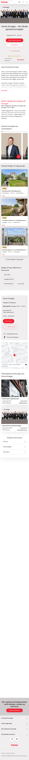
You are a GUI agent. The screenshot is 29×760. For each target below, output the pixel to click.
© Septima (10, 364)
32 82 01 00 (23, 428)
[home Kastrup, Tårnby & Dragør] (14, 415)
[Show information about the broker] (18, 157)
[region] (14, 355)
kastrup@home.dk (22, 430)
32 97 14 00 (15, 51)
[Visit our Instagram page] (17, 739)
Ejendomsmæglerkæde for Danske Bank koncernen (14, 755)
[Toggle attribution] (26, 365)
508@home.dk (23, 403)
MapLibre (5, 364)
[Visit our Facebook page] (12, 739)
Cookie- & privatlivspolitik (8, 753)
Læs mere (4, 90)
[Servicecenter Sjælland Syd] (14, 388)
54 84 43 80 (23, 401)
